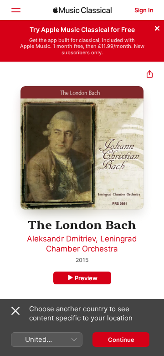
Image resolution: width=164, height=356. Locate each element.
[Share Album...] (150, 75)
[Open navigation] (15, 10)
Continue (121, 339)
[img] (82, 10)
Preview (86, 278)
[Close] (157, 27)
